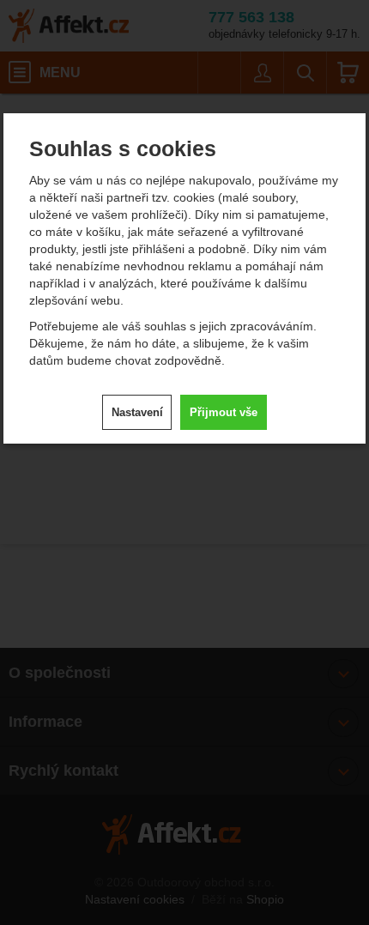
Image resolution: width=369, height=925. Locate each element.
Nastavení (137, 412)
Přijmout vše (223, 412)
